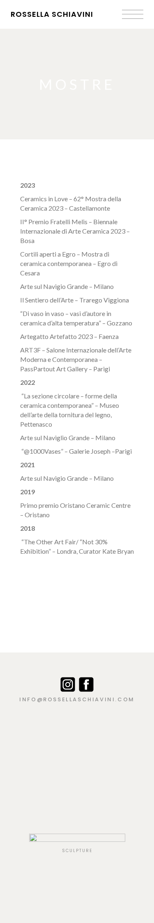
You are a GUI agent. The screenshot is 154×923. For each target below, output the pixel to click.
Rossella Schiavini (52, 14)
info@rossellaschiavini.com (77, 699)
